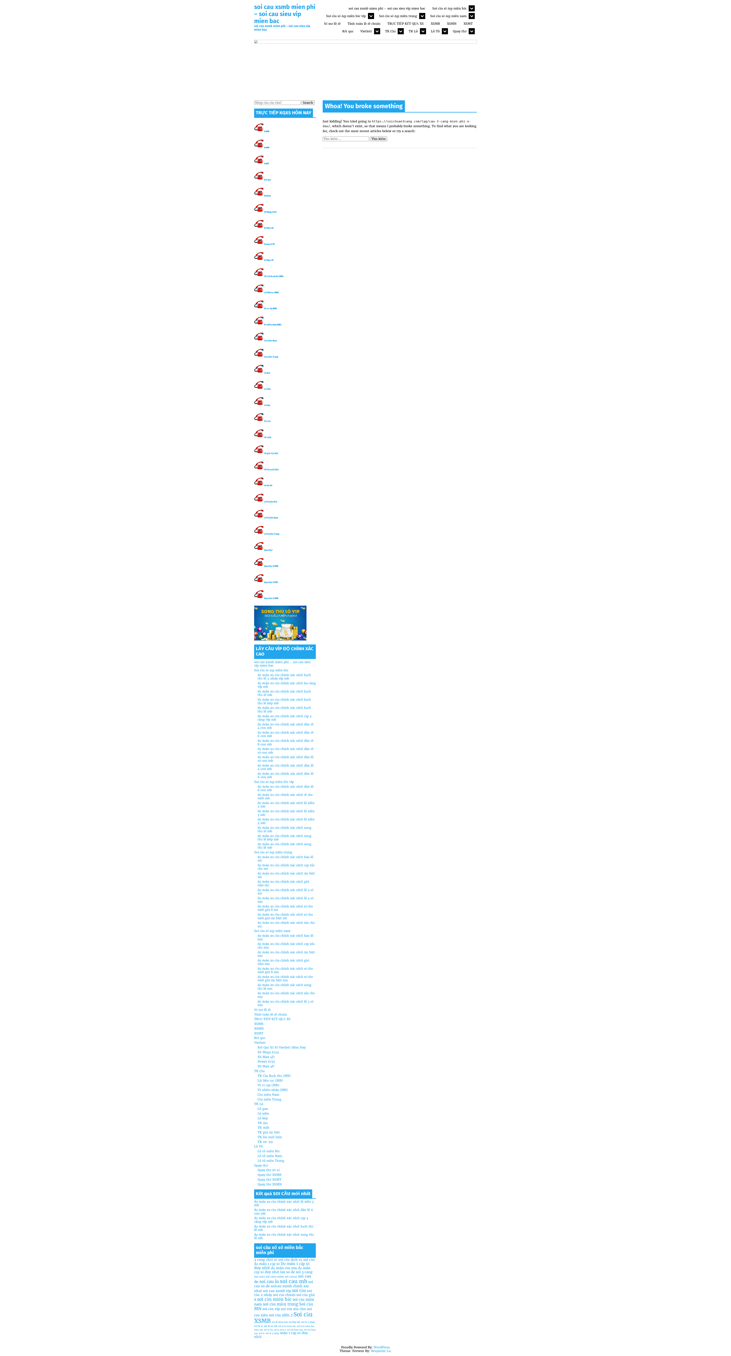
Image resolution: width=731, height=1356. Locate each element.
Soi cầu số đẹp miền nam (448, 16)
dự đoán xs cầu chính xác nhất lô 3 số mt (286, 891)
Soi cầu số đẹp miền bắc (449, 8)
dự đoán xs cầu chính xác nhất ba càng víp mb (287, 684)
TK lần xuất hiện (271, 469)
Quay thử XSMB (271, 566)
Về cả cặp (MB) (270, 308)
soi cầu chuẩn (284, 1295)
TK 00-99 (268, 485)
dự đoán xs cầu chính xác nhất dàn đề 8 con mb (286, 742)
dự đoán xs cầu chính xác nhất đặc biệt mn (286, 954)
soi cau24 (291, 1276)
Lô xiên (267, 389)
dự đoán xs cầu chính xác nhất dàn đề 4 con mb (286, 726)
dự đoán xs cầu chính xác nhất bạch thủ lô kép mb (284, 701)
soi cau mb (293, 1281)
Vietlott (366, 31)
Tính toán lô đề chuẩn (364, 24)
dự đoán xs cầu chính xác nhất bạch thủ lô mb (284, 709)
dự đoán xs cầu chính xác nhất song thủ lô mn (284, 986)
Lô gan (267, 373)
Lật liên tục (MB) (271, 292)
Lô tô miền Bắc (270, 502)
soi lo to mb (270, 1326)
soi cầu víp (271, 1309)
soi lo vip (268, 1330)
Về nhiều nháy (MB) (272, 324)
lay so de (287, 1272)
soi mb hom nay (295, 1330)
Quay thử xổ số (269, 1170)
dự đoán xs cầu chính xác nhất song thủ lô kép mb (284, 837)
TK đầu (267, 421)
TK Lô (413, 31)
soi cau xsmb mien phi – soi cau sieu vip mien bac (284, 14)
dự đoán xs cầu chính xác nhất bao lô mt (285, 858)
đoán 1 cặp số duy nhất (281, 1335)
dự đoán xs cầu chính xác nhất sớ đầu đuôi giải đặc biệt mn (285, 978)
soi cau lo (269, 1281)
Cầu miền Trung (271, 357)
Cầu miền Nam (270, 340)
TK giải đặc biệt (271, 453)
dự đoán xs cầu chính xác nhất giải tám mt (283, 883)
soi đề (262, 1333)
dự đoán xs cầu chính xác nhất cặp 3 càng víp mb (284, 717)
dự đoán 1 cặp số (267, 1264)
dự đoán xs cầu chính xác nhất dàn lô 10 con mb (286, 758)
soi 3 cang (304, 1272)
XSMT (468, 24)
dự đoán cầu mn (284, 1268)
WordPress (382, 1347)
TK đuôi (267, 437)
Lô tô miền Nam (271, 518)
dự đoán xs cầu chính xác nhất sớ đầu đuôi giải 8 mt (285, 908)
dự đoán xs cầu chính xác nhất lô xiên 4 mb (286, 821)
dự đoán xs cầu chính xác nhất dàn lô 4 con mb (286, 767)
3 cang (259, 1259)
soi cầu (299, 1290)
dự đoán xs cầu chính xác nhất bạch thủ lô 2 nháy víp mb (284, 676)
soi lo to (258, 1326)
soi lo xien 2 (280, 1330)
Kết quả (347, 31)
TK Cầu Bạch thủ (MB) (273, 276)
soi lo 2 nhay (308, 1322)
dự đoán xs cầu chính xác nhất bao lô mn (285, 937)
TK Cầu (390, 31)
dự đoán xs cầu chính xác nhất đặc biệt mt (286, 875)
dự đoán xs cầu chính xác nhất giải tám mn (283, 962)
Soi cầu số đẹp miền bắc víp (346, 16)
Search (308, 103)
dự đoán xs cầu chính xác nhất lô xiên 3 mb (286, 812)
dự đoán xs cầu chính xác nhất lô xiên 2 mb (286, 804)
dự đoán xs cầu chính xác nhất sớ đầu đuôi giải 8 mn (285, 970)
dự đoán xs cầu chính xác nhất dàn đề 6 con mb (286, 734)
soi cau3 (259, 1276)
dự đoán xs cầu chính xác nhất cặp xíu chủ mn (286, 945)
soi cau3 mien (275, 1276)
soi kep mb (294, 1322)
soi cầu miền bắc (274, 1299)
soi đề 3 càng (272, 1333)
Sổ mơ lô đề (332, 24)
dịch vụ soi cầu (303, 1259)
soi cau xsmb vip (277, 1291)
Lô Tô (435, 31)
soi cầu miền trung (280, 1304)
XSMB (435, 24)
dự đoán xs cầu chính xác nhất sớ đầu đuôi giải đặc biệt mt (285, 916)
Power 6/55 (269, 244)
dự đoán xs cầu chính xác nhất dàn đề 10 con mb (286, 750)
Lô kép (267, 405)
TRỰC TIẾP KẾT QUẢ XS (405, 24)
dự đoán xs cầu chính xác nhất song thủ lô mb (284, 845)
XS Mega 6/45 (270, 212)
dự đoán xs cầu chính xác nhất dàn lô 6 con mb (286, 775)
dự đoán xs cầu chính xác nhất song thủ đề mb (284, 829)
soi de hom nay (280, 1322)
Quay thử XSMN (271, 598)
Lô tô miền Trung (271, 534)
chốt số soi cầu (278, 1259)
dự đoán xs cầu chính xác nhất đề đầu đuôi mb (285, 796)
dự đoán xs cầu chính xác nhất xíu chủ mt (286, 924)
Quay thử (460, 31)
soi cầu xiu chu (293, 1309)
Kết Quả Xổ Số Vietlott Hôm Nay (282, 1047)
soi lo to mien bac (287, 1326)
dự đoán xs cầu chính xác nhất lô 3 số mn (286, 899)
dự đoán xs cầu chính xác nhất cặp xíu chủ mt (286, 866)
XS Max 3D (269, 260)
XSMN (451, 24)
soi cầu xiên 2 (281, 1315)
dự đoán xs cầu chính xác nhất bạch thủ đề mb (284, 693)
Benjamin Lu (380, 1351)
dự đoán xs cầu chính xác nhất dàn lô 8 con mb (286, 788)
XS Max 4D (269, 228)
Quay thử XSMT (271, 582)
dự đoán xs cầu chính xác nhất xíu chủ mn (286, 994)
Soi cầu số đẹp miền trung (398, 16)
